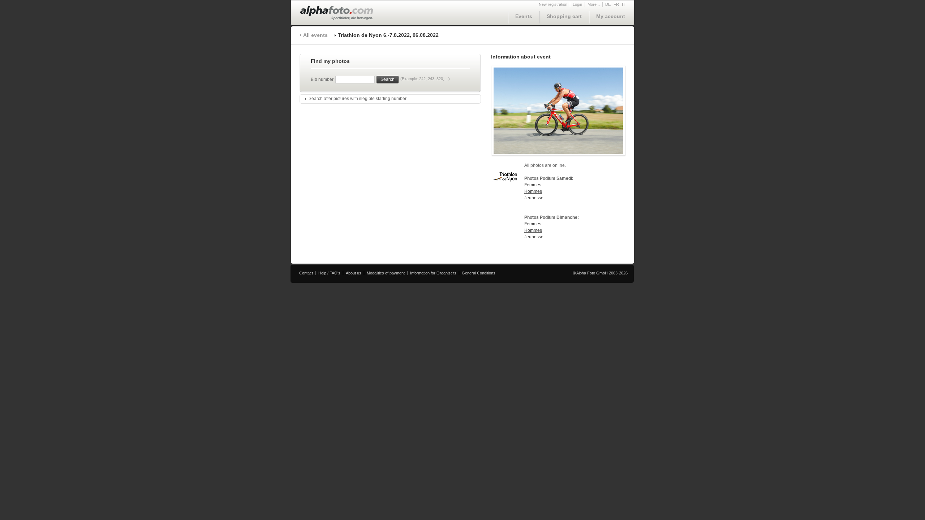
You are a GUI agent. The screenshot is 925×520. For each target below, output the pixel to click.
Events (523, 16)
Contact (306, 273)
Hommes (533, 191)
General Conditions (478, 273)
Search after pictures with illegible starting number (357, 98)
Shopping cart (564, 16)
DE (608, 4)
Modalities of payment (386, 273)
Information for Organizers (433, 273)
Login (577, 4)
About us (353, 273)
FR (616, 4)
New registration (553, 4)
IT (623, 4)
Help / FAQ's (329, 273)
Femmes (532, 184)
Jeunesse (533, 197)
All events (315, 35)
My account (610, 16)
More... (594, 4)
